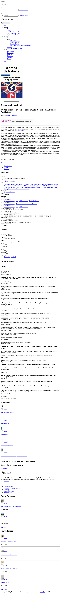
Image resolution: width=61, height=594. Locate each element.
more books (4, 527)
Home (5, 26)
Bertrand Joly (50, 186)
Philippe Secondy (25, 187)
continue (6, 481)
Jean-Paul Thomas (52, 187)
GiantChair (42, 592)
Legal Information (9, 491)
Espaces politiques (9, 192)
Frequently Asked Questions (12, 488)
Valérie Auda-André (9, 184)
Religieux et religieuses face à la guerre (9, 520)
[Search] (1, 7)
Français (6, 4)
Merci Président (4, 434)
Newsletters (4, 468)
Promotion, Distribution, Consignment (20, 45)
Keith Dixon (25, 186)
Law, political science (22, 201)
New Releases (11, 51)
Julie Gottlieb (32, 186)
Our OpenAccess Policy (13, 33)
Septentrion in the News (13, 35)
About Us (9, 29)
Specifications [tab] (8, 166)
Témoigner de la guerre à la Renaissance (9, 568)
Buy (2, 162)
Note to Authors (14, 42)
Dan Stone (43, 187)
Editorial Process (15, 41)
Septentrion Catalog (9, 201)
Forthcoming (10, 53)
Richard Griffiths (41, 186)
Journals (9, 57)
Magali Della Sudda (16, 186)
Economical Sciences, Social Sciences (26, 204)
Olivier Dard (7, 186)
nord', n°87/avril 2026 (5, 582)
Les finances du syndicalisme (7, 445)
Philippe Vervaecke (11, 115)
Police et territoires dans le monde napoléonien (11, 506)
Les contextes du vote (5, 423)
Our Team (9, 30)
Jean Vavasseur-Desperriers (21, 189)
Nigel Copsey (54, 184)
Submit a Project (14, 44)
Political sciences (34, 201)
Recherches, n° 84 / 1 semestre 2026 (9, 555)
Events (9, 59)
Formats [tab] (6, 167)
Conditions (7, 489)
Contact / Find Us (8, 486)
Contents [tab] (6, 169)
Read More (21, 130)
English (3, 1)
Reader (9, 38)
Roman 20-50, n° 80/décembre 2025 (8, 541)
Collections (10, 56)
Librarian (9, 47)
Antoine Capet (46, 184)
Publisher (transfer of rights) (15, 48)
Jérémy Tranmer (8, 189)
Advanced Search (23, 10)
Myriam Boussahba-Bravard (33, 184)
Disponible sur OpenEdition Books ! (21, 121)
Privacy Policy (8, 492)
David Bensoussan (20, 184)
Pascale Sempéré (35, 187)
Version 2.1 (7, 257)
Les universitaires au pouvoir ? (7, 412)
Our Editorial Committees (14, 32)
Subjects (9, 54)
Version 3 (13, 257)
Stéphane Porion (14, 187)
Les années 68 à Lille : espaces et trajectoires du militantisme (14, 456)
